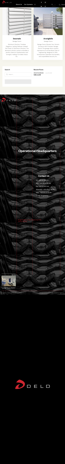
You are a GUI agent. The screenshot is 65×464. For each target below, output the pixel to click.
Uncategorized (38, 73)
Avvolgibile (48, 39)
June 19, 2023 (48, 73)
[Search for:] (18, 74)
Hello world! (37, 75)
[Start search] (59, 4)
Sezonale (17, 39)
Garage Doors (17, 41)
